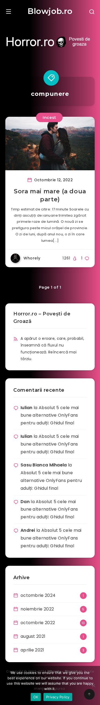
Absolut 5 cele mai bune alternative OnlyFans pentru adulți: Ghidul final (50, 415)
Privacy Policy (58, 697)
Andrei (28, 530)
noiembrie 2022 (37, 609)
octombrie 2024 (38, 595)
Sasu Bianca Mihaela (44, 465)
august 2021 (33, 636)
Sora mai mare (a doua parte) (50, 195)
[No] (93, 685)
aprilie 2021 (32, 650)
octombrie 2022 (38, 623)
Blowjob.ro (50, 11)
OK (35, 697)
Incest (49, 117)
